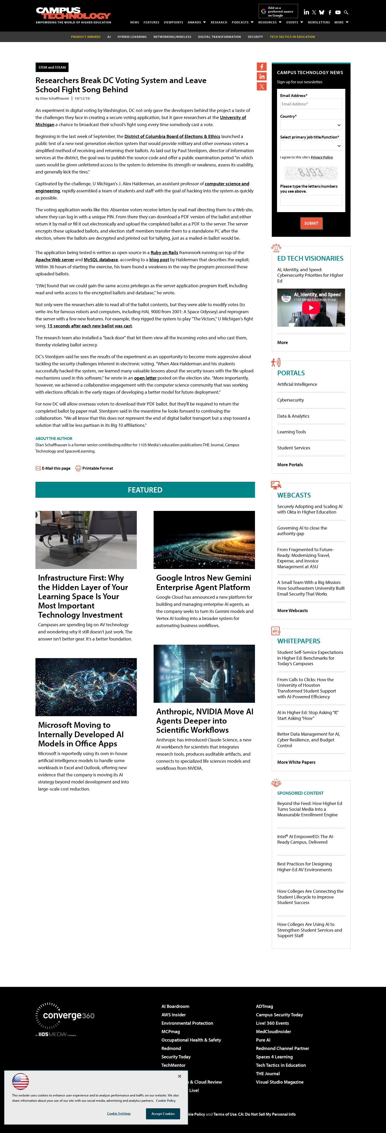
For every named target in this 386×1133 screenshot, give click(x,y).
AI (109, 37)
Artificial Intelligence (297, 384)
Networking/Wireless (172, 37)
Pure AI (263, 1040)
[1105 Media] (66, 1063)
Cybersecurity (290, 400)
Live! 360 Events (272, 1023)
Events (292, 22)
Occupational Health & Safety (191, 1040)
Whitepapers (298, 640)
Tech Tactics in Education (281, 1065)
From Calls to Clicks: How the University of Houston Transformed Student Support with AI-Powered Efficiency (306, 688)
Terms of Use (225, 1114)
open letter (145, 378)
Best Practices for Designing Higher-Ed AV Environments (304, 866)
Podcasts (240, 22)
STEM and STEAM (52, 67)
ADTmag (264, 1006)
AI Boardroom (175, 1006)
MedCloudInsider (273, 1031)
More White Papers (296, 762)
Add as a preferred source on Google (280, 11)
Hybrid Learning (132, 37)
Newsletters (319, 22)
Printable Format (97, 468)
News (134, 22)
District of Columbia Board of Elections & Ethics (172, 136)
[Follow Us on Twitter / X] (314, 12)
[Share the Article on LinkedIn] (261, 76)
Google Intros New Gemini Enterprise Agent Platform (203, 582)
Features (151, 22)
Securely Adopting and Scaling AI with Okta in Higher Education (309, 509)
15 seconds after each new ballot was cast (89, 326)
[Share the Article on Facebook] (261, 66)
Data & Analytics (293, 416)
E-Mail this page (56, 468)
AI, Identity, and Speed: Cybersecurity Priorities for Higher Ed (310, 275)
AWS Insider (173, 1015)
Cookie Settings (119, 1113)
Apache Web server (54, 260)
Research (219, 22)
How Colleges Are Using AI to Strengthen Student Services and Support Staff (309, 930)
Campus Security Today (279, 1015)
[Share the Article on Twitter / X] (261, 86)
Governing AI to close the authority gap (302, 531)
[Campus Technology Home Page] (73, 15)
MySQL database (101, 260)
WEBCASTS (294, 494)
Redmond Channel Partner (282, 1048)
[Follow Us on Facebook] (329, 12)
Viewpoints (173, 22)
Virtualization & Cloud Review (191, 1082)
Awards (194, 22)
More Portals (290, 465)
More (339, 22)
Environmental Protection (187, 1023)
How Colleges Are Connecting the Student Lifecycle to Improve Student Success (310, 896)
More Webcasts (292, 610)
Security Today (176, 1057)
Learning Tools (291, 432)
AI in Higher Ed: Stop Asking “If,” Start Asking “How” (307, 715)
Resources (267, 22)
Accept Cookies (163, 1113)
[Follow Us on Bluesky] (321, 12)
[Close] (179, 1076)
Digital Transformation (219, 37)
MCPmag (170, 1031)
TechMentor (173, 1065)
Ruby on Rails (164, 252)
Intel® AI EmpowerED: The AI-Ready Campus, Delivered (305, 839)
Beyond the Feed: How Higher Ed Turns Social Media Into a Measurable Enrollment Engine (309, 809)
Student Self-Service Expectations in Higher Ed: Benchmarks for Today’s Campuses (310, 658)
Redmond (171, 1048)
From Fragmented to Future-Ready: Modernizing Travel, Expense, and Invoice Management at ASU (305, 558)
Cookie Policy (193, 1114)
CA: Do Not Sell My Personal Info (267, 1114)
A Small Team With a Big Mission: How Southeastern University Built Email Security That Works (311, 588)
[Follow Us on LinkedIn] (306, 11)
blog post (159, 260)
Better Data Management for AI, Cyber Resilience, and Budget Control (308, 739)
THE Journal (268, 1073)
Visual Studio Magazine (280, 1082)
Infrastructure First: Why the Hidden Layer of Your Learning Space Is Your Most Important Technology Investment (83, 596)
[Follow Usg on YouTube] (338, 12)
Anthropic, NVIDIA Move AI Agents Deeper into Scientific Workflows (204, 720)
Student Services (293, 448)
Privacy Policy (322, 157)
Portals (291, 372)
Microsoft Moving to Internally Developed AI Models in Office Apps (81, 733)
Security (255, 37)
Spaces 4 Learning (274, 1057)
